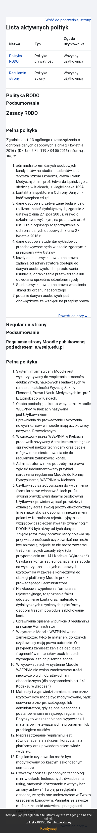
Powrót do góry (71, 316)
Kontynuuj (48, 829)
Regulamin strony (59, 822)
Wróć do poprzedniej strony (68, 20)
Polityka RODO (36, 822)
